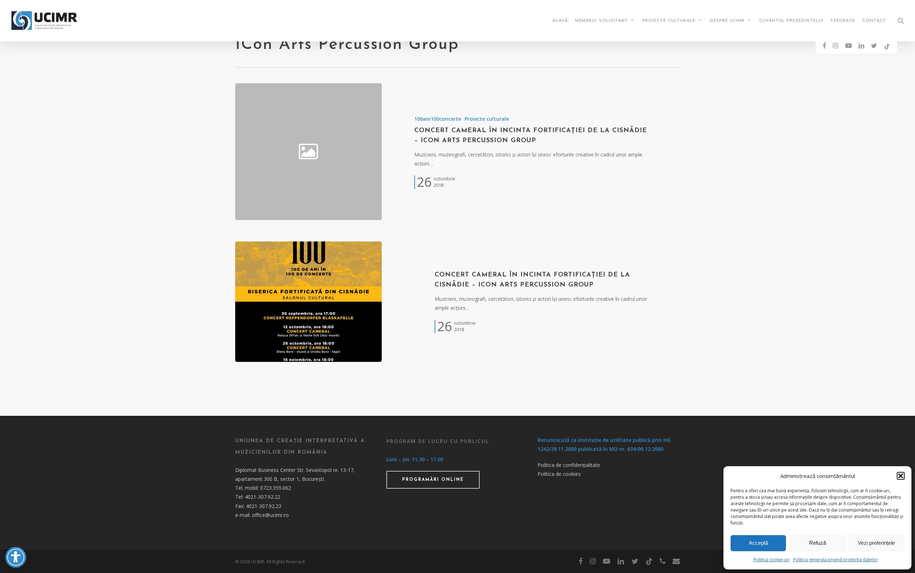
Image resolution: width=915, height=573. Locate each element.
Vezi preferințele (876, 543)
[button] (900, 475)
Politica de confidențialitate (569, 465)
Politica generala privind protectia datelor (835, 560)
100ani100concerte (437, 118)
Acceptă (758, 543)
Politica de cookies (559, 473)
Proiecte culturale (487, 118)
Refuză (817, 543)
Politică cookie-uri (771, 560)
